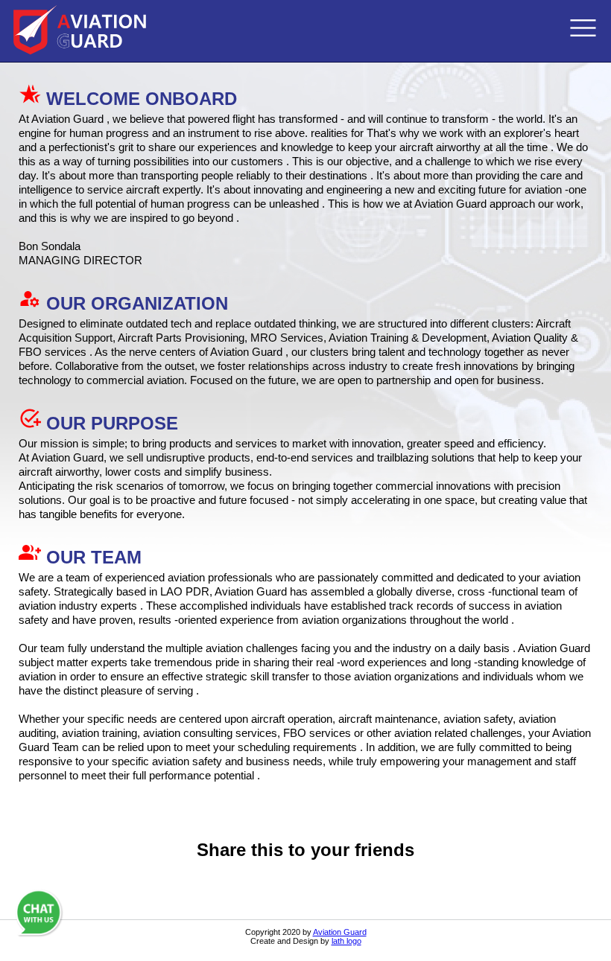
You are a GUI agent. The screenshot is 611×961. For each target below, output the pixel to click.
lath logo (346, 940)
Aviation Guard (340, 932)
